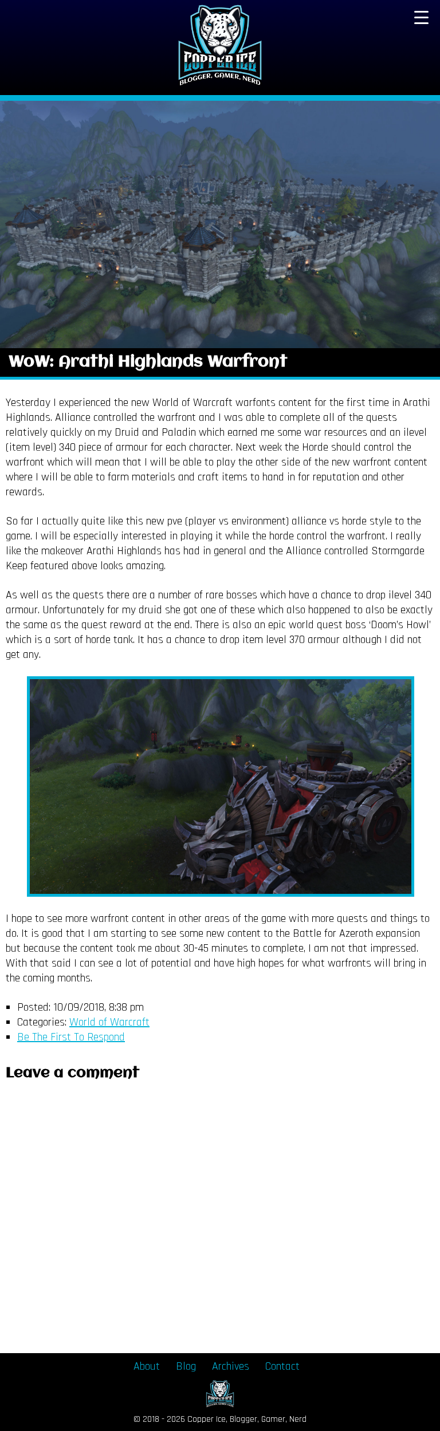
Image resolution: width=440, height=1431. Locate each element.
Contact (282, 1366)
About (146, 1366)
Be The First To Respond (71, 1037)
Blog (186, 1366)
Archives (230, 1366)
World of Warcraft (109, 1022)
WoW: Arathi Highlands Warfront (148, 362)
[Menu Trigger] (421, 17)
